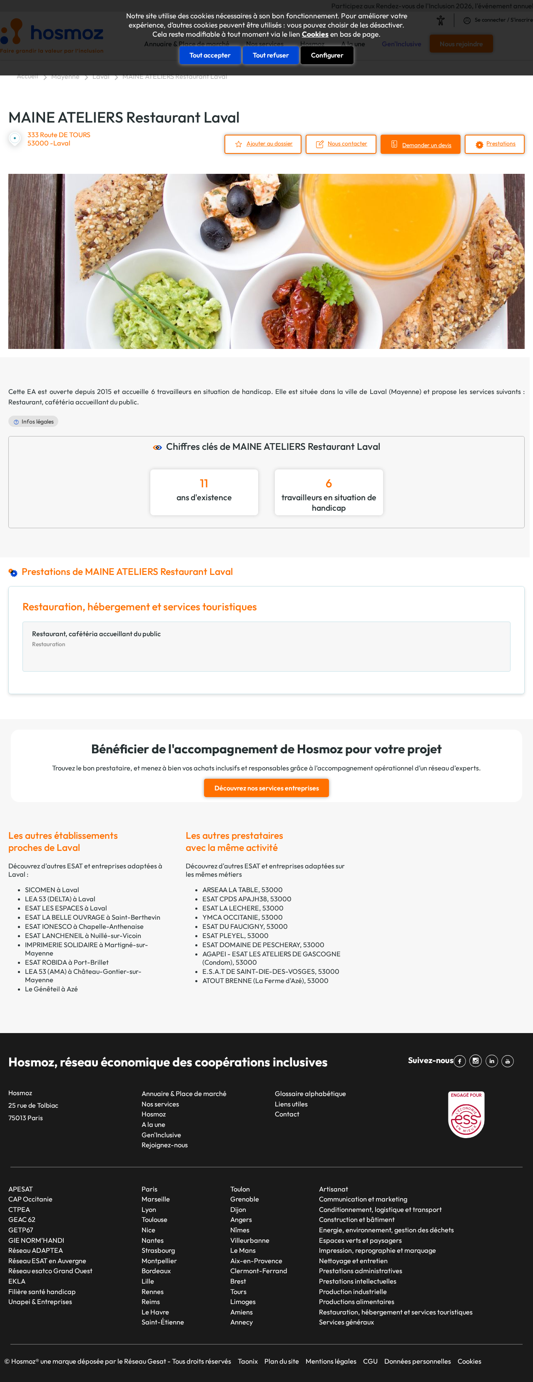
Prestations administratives (360, 1271)
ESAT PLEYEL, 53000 (235, 935)
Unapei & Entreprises (40, 1301)
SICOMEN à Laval (52, 889)
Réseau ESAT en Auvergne (47, 1261)
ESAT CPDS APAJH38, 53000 (246, 899)
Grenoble (244, 1199)
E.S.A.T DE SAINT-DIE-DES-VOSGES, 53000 (270, 971)
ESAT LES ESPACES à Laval (66, 908)
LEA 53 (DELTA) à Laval (60, 899)
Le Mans (243, 1250)
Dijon (238, 1209)
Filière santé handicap (42, 1291)
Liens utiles (291, 1104)
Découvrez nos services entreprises (266, 788)
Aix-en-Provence (256, 1261)
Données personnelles (417, 1361)
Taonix (248, 1361)
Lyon (149, 1209)
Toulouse (154, 1219)
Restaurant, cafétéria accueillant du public (72, 402)
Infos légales (38, 421)
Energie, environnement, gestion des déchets (386, 1230)
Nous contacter (347, 143)
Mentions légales (331, 1361)
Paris (149, 1189)
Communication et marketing (363, 1199)
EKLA (16, 1281)
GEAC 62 (21, 1219)
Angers (241, 1219)
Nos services (160, 1104)
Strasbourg (158, 1250)
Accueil (27, 76)
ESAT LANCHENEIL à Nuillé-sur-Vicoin (83, 935)
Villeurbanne (249, 1240)
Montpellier (159, 1261)
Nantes (153, 1240)
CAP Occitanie (30, 1199)
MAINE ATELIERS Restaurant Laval (174, 76)
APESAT (20, 1189)
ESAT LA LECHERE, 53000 (243, 908)
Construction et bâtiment (357, 1219)
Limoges (243, 1301)
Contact (287, 1114)
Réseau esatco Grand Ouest (50, 1271)
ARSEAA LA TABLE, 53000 (242, 889)
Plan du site (281, 1361)
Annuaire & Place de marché (184, 1093)
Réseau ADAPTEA (35, 1250)
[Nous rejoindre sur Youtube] (509, 1061)
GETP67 (20, 1230)
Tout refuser (271, 55)
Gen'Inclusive (161, 1135)
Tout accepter (210, 55)
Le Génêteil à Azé (51, 989)
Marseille (156, 1199)
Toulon (240, 1189)
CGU (370, 1361)
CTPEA (19, 1209)
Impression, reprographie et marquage (377, 1250)
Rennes (153, 1291)
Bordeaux (156, 1271)
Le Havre (155, 1312)
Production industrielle (353, 1291)
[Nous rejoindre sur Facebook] (461, 1061)
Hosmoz (154, 1114)
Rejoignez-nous (165, 1145)
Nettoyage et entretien (353, 1261)
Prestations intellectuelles (357, 1281)
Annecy (241, 1322)
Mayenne (65, 76)
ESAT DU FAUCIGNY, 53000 (245, 926)
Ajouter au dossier (270, 143)
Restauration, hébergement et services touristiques (396, 1312)
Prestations (501, 143)
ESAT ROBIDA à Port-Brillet (67, 962)
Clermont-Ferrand (258, 1271)
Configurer (327, 55)
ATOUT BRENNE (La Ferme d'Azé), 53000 (265, 980)
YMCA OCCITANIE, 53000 (242, 917)
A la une (153, 1124)
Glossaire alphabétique (310, 1093)
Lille (148, 1281)
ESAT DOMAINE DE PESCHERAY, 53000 (263, 945)
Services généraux (346, 1322)
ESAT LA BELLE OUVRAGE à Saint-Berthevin (92, 917)
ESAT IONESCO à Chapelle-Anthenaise (84, 926)
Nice (148, 1230)
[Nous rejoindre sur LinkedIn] (493, 1061)
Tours (238, 1291)
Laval (101, 76)
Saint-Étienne (163, 1322)
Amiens (241, 1312)
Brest (238, 1281)
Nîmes (239, 1230)
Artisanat (333, 1189)
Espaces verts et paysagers (360, 1240)
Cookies (315, 34)
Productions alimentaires (356, 1301)
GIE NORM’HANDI (36, 1240)
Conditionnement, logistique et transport (380, 1209)
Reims (151, 1301)
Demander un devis (426, 145)
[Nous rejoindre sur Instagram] (477, 1061)
